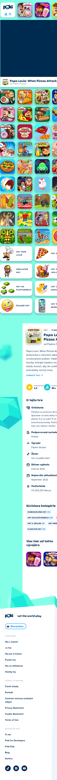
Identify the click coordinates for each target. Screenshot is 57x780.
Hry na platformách (40, 518)
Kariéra (9, 759)
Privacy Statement (14, 708)
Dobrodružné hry (39, 512)
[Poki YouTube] (24, 768)
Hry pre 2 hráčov (13, 654)
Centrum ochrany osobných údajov (19, 700)
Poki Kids (10, 747)
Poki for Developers (15, 741)
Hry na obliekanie (14, 666)
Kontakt (9, 692)
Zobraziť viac (33, 375)
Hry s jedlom (36, 524)
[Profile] (6, 14)
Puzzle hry (10, 660)
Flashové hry (36, 529)
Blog (7, 753)
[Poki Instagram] (16, 768)
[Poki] (8, 7)
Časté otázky (11, 686)
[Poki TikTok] (8, 768)
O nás (8, 734)
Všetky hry (10, 672)
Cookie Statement (14, 714)
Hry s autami (11, 642)
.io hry (8, 648)
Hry (46, 330)
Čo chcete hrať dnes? (10, 14)
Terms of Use (12, 720)
